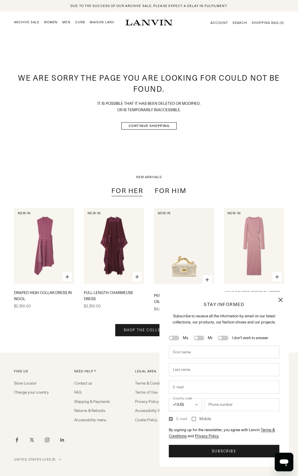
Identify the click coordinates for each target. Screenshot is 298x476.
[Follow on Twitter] (32, 440)
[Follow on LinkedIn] (62, 440)
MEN (66, 22)
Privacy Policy (207, 435)
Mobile (205, 418)
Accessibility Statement (155, 410)
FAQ (77, 392)
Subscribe (224, 451)
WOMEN (51, 22)
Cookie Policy (146, 419)
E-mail (181, 418)
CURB (80, 22)
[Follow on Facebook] (17, 440)
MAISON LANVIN (104, 22)
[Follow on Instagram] (47, 440)
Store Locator (25, 383)
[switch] (174, 338)
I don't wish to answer (250, 337)
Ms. (186, 337)
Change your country (31, 392)
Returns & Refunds (89, 410)
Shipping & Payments (92, 401)
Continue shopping (149, 126)
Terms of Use (146, 392)
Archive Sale (26, 22)
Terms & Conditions (151, 383)
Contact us (83, 383)
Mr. (210, 337)
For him (171, 190)
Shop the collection (149, 330)
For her (127, 190)
